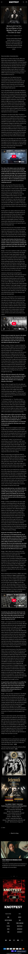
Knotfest (11, 953)
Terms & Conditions (19, 923)
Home (8, 917)
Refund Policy (19, 929)
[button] (1, 2)
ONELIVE (19, 953)
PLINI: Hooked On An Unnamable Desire (12, 860)
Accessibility (19, 931)
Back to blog (14, 833)
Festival (8, 926)
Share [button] (3, 827)
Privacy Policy (19, 926)
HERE (15, 744)
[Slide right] (16, 876)
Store (8, 931)
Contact (19, 917)
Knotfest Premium (8, 920)
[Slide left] (11, 876)
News (8, 923)
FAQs (20, 920)
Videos (8, 929)
